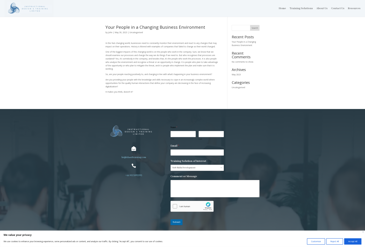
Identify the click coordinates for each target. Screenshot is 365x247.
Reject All (334, 241)
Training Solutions (301, 8)
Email (175, 146)
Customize (316, 241)
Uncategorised (136, 32)
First (172, 139)
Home (282, 8)
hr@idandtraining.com (133, 157)
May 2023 (236, 74)
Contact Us (337, 8)
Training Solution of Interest (188, 161)
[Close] (363, 232)
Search (255, 28)
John (110, 32)
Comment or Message (184, 176)
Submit (176, 222)
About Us (322, 8)
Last (200, 139)
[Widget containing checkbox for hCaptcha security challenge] (192, 206)
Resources (354, 8)
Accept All (352, 241)
